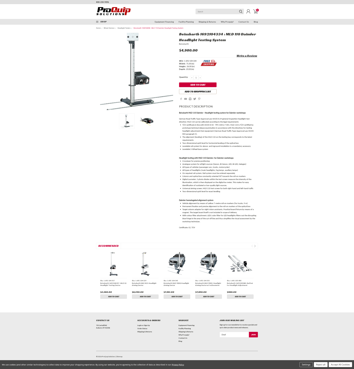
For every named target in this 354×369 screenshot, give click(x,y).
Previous (99, 71)
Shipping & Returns (207, 22)
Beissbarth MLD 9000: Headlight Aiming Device (176, 284)
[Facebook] (181, 98)
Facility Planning (186, 22)
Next (173, 71)
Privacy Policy (178, 364)
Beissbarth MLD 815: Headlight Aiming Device (144, 284)
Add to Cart (113, 296)
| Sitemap (119, 356)
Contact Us (243, 22)
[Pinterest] (199, 98)
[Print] (190, 98)
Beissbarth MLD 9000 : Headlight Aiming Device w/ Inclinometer (208, 284)
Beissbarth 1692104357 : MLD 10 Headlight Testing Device (113, 284)
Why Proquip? (227, 22)
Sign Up (147, 325)
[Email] (185, 98)
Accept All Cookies (340, 364)
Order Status (142, 328)
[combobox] (220, 11)
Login (139, 325)
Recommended (108, 246)
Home (98, 28)
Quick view (114, 264)
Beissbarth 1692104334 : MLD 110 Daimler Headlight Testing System (158, 28)
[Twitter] (194, 98)
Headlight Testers (124, 28)
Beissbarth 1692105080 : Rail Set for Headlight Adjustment (240, 284)
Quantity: (183, 77)
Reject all (320, 364)
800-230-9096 (102, 2)
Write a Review (247, 55)
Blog (256, 22)
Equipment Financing (164, 22)
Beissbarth (184, 44)
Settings (306, 364)
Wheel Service (109, 28)
